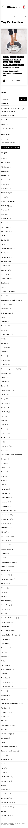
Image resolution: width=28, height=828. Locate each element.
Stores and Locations (7, 128)
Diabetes (4, 382)
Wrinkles (4, 811)
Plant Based (4, 665)
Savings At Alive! (6, 725)
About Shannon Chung (8, 115)
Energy (10, 62)
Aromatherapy (5, 206)
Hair (2, 485)
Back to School (5, 231)
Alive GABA (4, 171)
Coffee (3, 330)
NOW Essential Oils (7, 631)
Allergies (4, 175)
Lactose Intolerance (7, 549)
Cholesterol (4, 309)
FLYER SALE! (6, 64)
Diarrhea (3, 386)
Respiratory (4, 708)
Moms (3, 592)
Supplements (5, 759)
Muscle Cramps (6, 605)
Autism (3, 223)
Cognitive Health (6, 334)
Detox (3, 377)
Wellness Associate (7, 802)
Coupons (4, 364)
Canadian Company (7, 291)
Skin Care (4, 738)
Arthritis (3, 210)
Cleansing (4, 326)
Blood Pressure (6, 261)
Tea (2, 764)
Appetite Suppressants (8, 201)
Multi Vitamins (5, 600)
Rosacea (4, 716)
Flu (2, 442)
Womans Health (6, 807)
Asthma (3, 214)
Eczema (3, 394)
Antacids (4, 184)
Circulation (4, 317)
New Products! (5, 622)
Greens (3, 472)
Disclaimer (4, 124)
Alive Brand (6, 56)
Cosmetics (4, 360)
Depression (4, 373)
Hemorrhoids (5, 502)
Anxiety (3, 197)
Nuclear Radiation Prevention (10, 635)
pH (2, 661)
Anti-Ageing (13, 56)
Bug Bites (4, 283)
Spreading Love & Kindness (9, 751)
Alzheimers (4, 180)
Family (3, 416)
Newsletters (5, 626)
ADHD (3, 158)
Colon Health (5, 347)
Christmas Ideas (6, 313)
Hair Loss (4, 489)
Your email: (4, 140)
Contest (3, 351)
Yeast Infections (6, 815)
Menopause (4, 570)
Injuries (3, 532)
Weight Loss (15, 67)
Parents (3, 656)
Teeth (3, 768)
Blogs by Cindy (5, 257)
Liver (2, 558)
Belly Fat (5, 59)
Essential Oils (5, 407)
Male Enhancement (7, 566)
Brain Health (5, 274)
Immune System (6, 523)
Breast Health (5, 279)
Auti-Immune (5, 218)
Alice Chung (5, 163)
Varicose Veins (5, 781)
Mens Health (5, 575)
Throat (3, 772)
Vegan (3, 785)
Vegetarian (4, 789)
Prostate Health (6, 682)
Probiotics (4, 673)
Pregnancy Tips (6, 669)
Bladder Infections (7, 248)
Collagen (5, 62)
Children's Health (6, 304)
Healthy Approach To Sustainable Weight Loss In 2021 (13, 73)
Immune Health (6, 519)
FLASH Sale (4, 437)
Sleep (3, 742)
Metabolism (4, 583)
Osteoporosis (5, 648)
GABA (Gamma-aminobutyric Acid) (11, 455)
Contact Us (4, 120)
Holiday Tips (5, 506)
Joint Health (5, 540)
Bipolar (3, 244)
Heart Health (5, 497)
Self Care (21, 64)
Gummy (3, 476)
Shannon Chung (7, 67)
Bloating (11, 59)
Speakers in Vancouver (8, 747)
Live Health (4, 553)
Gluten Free (4, 467)
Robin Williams (5, 712)
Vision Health (5, 794)
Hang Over (4, 493)
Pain (2, 652)
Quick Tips (4, 695)
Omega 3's (4, 639)
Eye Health (4, 412)
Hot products (14, 64)
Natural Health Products (8, 618)
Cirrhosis (4, 321)
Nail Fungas (4, 609)
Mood (3, 596)
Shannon (8, 81)
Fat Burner (16, 62)
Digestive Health (6, 390)
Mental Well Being (6, 579)
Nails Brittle (4, 613)
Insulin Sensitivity (6, 536)
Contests (4, 356)
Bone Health (5, 270)
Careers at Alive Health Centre (10, 300)
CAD (2, 287)
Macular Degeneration (8, 562)
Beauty (3, 236)
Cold (2, 339)
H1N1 (3, 480)
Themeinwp (13, 824)
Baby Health (5, 227)
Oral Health (4, 643)
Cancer (3, 296)
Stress (3, 755)
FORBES (3, 450)
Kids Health (4, 545)
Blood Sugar (17, 59)
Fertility (3, 429)
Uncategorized (5, 777)
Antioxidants (20, 56)
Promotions (4, 678)
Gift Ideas (4, 459)
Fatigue (3, 424)
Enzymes (4, 403)
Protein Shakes (5, 686)
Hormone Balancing (7, 510)
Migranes (4, 588)
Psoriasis (4, 691)
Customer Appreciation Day (9, 369)
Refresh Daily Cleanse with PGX (11, 704)
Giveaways (4, 463)
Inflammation (5, 528)
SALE (2, 721)
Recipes (3, 699)
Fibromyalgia (5, 433)
